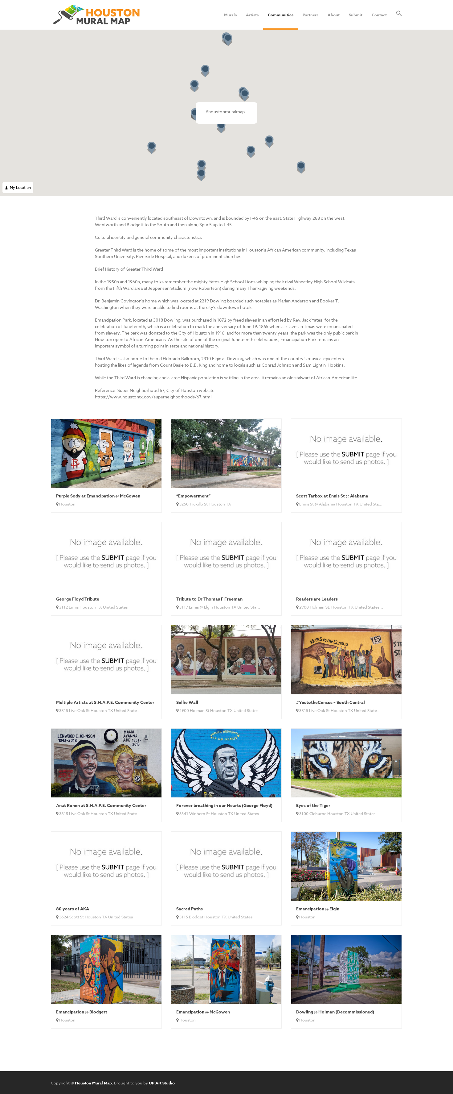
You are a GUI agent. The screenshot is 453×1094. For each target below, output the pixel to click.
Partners (310, 15)
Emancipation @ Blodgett (81, 1012)
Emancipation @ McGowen (203, 1012)
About (334, 15)
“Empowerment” (193, 496)
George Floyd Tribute (77, 599)
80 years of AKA (72, 909)
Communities (280, 15)
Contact (379, 15)
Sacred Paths (189, 909)
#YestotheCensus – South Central (330, 702)
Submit (355, 15)
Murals (230, 15)
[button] (399, 15)
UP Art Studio (162, 1083)
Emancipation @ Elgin (317, 909)
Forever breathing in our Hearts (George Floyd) (224, 805)
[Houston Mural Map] (96, 15)
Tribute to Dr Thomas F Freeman (209, 599)
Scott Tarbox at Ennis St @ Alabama (332, 496)
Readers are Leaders (317, 599)
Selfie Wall (187, 702)
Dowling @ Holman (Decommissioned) (335, 1012)
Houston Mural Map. (94, 1083)
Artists (252, 15)
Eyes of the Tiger (313, 805)
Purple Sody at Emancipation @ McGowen (98, 496)
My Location (19, 187)
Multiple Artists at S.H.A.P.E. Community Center (105, 702)
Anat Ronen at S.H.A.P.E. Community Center (101, 805)
